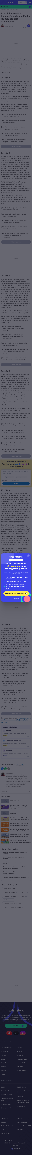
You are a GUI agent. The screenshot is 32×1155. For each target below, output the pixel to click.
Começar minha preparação (14, 593)
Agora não (16, 598)
